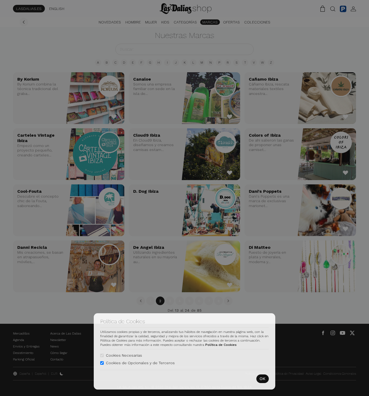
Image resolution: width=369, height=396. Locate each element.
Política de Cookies (221, 345)
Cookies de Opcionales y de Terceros (140, 363)
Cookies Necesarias (124, 355)
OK (263, 378)
